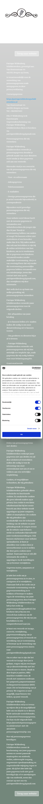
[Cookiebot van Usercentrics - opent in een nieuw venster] (32, 368)
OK (21, 434)
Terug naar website (26, 53)
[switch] (38, 408)
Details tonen (32, 428)
